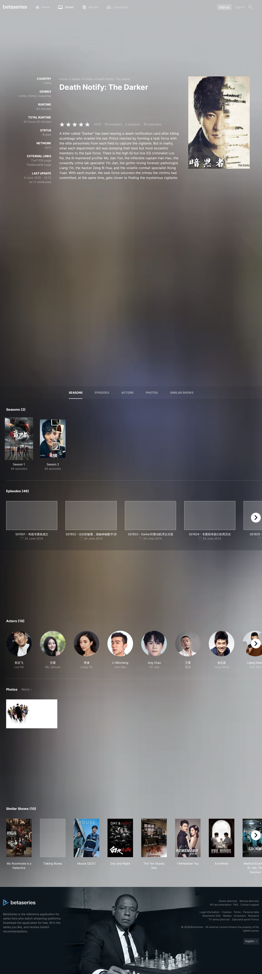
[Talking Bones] (53, 838)
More (25, 689)
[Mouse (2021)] (86, 838)
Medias (227, 915)
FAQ (235, 904)
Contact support (250, 904)
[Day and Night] (120, 838)
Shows (75, 79)
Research (253, 915)
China (47, 83)
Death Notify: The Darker (113, 79)
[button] (19, 650)
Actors (127, 392)
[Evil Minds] (221, 838)
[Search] (250, 7)
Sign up (224, 7)
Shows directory (228, 900)
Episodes (102, 392)
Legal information (209, 912)
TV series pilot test (219, 919)
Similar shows (181, 392)
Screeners (240, 915)
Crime (88, 79)
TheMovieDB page (38, 164)
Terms (237, 912)
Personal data (251, 912)
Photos (152, 392)
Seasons (75, 392)
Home (63, 79)
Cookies (226, 912)
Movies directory (249, 900)
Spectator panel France (245, 919)
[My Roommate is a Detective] (19, 838)
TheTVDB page (41, 160)
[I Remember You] (188, 838)
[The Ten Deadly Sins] (154, 838)
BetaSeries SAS (212, 915)
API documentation (221, 904)
